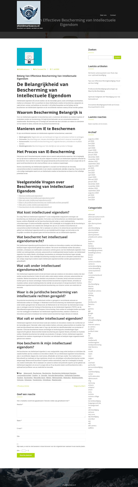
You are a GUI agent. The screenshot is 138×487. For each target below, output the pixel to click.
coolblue (91, 277)
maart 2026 (92, 150)
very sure (91, 414)
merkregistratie (57, 378)
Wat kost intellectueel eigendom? (31, 196)
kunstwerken (28, 378)
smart (90, 390)
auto (90, 239)
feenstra (91, 304)
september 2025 (94, 164)
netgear (91, 358)
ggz (89, 311)
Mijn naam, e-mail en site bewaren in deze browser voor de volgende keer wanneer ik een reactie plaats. (51, 446)
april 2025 (91, 175)
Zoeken (92, 49)
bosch (90, 257)
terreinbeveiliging (94, 401)
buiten (90, 259)
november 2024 (93, 186)
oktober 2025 (93, 161)
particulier (92, 365)
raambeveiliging (94, 372)
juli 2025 (91, 168)
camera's (91, 264)
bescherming (46, 373)
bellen (90, 244)
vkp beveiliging (93, 417)
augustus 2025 (93, 166)
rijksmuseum (92, 378)
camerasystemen (94, 271)
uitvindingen (47, 380)
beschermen (37, 373)
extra (90, 300)
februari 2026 (93, 152)
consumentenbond (95, 275)
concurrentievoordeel (24, 375)
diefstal (90, 289)
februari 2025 (93, 179)
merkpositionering (94, 345)
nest (89, 356)
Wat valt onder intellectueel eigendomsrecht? (35, 200)
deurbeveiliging (93, 284)
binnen (90, 255)
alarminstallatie (93, 230)
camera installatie (94, 262)
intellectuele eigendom (72, 375)
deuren (90, 286)
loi (89, 336)
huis (89, 315)
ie (39, 375)
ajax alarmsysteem (94, 223)
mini (89, 349)
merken (48, 378)
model (90, 351)
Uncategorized (93, 405)
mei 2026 (91, 146)
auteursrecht (28, 373)
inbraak (91, 318)
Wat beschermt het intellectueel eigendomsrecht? (36, 198)
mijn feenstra (93, 347)
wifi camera (92, 426)
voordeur (91, 419)
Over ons (103, 15)
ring (89, 381)
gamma (91, 309)
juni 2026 (91, 143)
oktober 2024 (93, 188)
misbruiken (67, 378)
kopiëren (20, 378)
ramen (90, 374)
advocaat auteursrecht (96, 217)
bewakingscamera (94, 253)
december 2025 (93, 157)
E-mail (19, 428)
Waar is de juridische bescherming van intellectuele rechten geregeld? (44, 202)
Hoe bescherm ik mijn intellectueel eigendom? (35, 207)
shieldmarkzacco (24, 69)
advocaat (91, 214)
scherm (91, 385)
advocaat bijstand (94, 219)
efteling (91, 295)
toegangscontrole (94, 403)
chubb (90, 273)
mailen (90, 338)
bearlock (91, 241)
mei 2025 (91, 173)
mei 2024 (91, 200)
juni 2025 (91, 170)
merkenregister (93, 342)
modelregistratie (77, 378)
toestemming (37, 380)
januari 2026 (92, 155)
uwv (89, 408)
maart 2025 (92, 177)
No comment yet (40, 69)
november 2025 (93, 159)
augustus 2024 (93, 193)
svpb (90, 399)
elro (89, 298)
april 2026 (91, 148)
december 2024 (93, 184)
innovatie (44, 375)
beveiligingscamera (95, 248)
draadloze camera (94, 291)
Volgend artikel (79, 386)
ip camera (91, 327)
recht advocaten (94, 376)
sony (90, 392)
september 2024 (94, 191)
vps (89, 421)
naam (90, 354)
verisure (91, 412)
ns (89, 360)
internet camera (94, 324)
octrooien (20, 380)
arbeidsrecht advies (95, 237)
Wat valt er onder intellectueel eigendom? (34, 205)
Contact (113, 15)
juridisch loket (93, 331)
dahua (90, 280)
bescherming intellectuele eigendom (64, 373)
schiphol (91, 387)
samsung (91, 383)
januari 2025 (92, 182)
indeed (90, 322)
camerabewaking (94, 268)
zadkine (91, 428)
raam (90, 369)
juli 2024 (91, 195)
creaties (35, 375)
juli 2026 (91, 141)
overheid (91, 363)
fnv (89, 307)
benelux (91, 246)
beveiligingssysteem (95, 250)
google (90, 313)
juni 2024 (91, 197)
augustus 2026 (93, 139)
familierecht (92, 302)
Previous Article (23, 386)
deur (90, 282)
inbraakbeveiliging (94, 320)
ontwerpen (28, 380)
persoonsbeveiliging (95, 367)
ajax (89, 221)
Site (18, 436)
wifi (89, 423)
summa (91, 394)
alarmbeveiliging (94, 228)
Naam (19, 420)
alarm (90, 226)
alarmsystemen (93, 235)
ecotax (90, 293)
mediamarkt (92, 340)
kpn (89, 333)
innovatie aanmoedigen (56, 375)
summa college (93, 396)
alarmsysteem (93, 232)
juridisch (91, 329)
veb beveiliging (93, 410)
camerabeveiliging (94, 266)
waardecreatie (56, 380)
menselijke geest (39, 378)
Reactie (20, 404)
